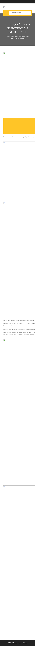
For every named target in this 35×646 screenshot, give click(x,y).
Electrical (14, 36)
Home (8, 36)
